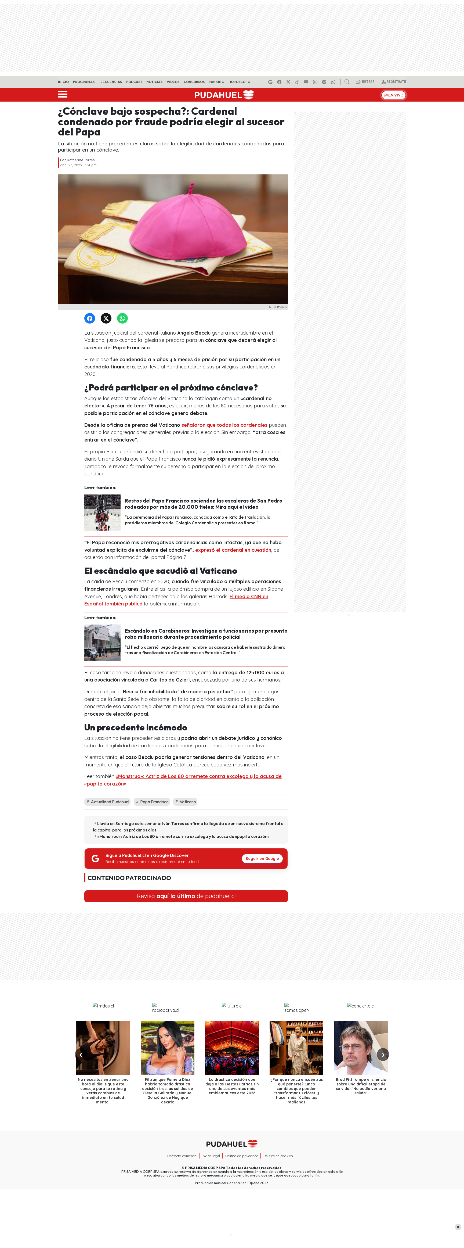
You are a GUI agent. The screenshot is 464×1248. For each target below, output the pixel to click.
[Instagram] (316, 82)
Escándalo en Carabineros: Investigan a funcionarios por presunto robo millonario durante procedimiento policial (206, 633)
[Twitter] (107, 318)
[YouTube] (307, 82)
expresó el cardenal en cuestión (233, 550)
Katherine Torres (81, 160)
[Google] (271, 82)
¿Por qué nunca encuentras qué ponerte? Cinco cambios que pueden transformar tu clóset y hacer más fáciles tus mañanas (296, 1090)
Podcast (134, 82)
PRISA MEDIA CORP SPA (205, 1167)
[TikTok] (298, 82)
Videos (173, 82)
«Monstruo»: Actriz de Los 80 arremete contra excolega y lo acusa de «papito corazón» (183, 836)
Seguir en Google (262, 858)
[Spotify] (325, 82)
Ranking (216, 82)
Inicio (63, 82)
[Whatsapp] (334, 82)
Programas (84, 82)
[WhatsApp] (123, 318)
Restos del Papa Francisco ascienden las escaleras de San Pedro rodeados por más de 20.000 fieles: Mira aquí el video (203, 503)
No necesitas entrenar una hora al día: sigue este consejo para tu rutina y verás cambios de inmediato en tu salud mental (103, 1090)
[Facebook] (280, 82)
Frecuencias (110, 82)
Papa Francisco (154, 801)
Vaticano (187, 801)
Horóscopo (239, 82)
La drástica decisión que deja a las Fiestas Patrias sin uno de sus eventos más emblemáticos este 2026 (232, 1086)
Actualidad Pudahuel (109, 801)
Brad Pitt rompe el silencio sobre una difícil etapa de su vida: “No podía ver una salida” (361, 1086)
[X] (289, 82)
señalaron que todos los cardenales (224, 425)
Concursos (194, 82)
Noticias (154, 82)
